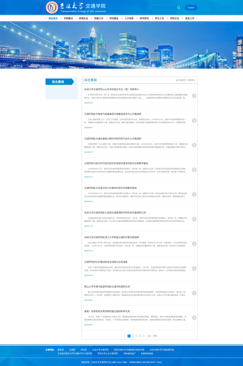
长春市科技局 (147, 353)
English (191, 7)
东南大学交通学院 (100, 350)
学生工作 (159, 18)
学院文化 (174, 18)
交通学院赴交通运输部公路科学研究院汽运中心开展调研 (112, 138)
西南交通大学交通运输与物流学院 (129, 350)
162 (149, 336)
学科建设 (113, 18)
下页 (154, 336)
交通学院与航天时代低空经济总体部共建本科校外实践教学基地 (116, 163)
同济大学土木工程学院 (108, 353)
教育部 (61, 350)
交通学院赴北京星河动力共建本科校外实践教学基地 (110, 188)
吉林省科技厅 (129, 353)
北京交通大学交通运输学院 (162, 350)
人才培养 (129, 18)
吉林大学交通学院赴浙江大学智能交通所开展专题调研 (111, 237)
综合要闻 (191, 80)
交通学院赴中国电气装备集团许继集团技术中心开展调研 (112, 114)
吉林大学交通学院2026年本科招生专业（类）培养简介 (111, 89)
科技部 (84, 350)
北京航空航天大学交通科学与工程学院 (75, 353)
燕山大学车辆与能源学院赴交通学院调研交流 (107, 286)
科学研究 (144, 18)
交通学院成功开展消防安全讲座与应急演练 (106, 262)
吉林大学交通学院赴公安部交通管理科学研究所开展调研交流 (115, 212)
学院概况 (68, 18)
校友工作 (189, 18)
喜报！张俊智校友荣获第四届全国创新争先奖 (107, 311)
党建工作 (98, 18)
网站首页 (53, 18)
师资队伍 (83, 18)
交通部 (72, 350)
